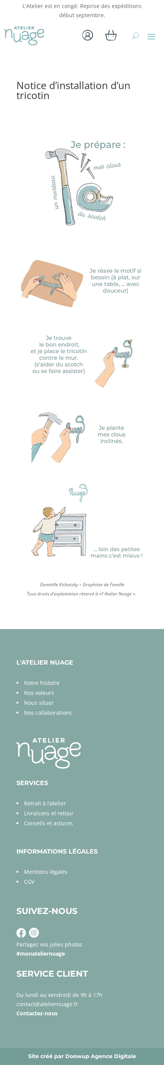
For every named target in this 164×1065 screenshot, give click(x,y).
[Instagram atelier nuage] (33, 935)
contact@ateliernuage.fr (47, 1004)
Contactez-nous (37, 1013)
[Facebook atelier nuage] (21, 935)
